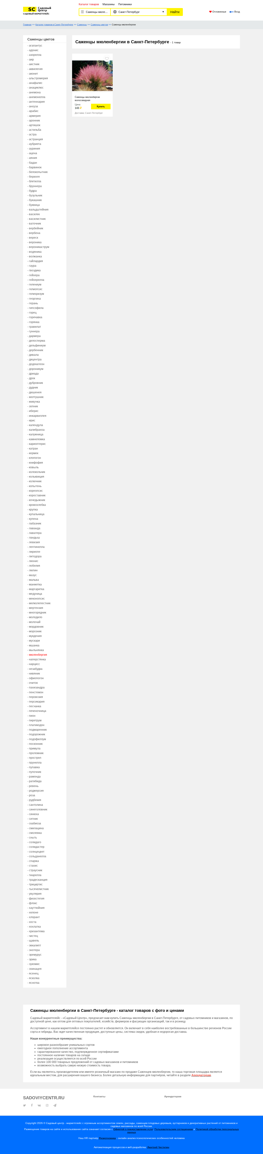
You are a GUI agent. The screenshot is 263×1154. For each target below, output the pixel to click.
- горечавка (34, 317)
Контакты (99, 1096)
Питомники (125, 4)
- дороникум (35, 368)
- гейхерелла (35, 279)
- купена (32, 518)
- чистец (32, 935)
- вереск (32, 237)
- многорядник (36, 612)
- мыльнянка (35, 650)
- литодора (34, 556)
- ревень (32, 786)
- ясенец (32, 973)
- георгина (34, 298)
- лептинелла (36, 546)
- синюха (33, 814)
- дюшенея (34, 392)
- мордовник (35, 626)
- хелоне (32, 912)
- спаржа (33, 860)
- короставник (36, 495)
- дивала (33, 354)
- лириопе (33, 551)
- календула (35, 425)
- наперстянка (36, 659)
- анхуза (32, 106)
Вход (237, 12)
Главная (27, 24)
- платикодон (35, 725)
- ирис (31, 420)
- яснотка (33, 982)
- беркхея (33, 176)
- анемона (34, 92)
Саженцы (82, 24)
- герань (32, 303)
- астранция (35, 139)
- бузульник (34, 195)
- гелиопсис (34, 289)
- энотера (33, 950)
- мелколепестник (38, 603)
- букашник (34, 200)
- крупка (32, 509)
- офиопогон (35, 678)
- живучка (33, 401)
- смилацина (35, 828)
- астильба (34, 129)
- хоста (31, 921)
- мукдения (34, 635)
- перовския (35, 696)
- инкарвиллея (36, 415)
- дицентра (34, 359)
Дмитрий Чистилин (158, 1147)
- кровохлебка (36, 504)
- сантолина (35, 804)
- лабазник (34, 523)
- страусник (34, 870)
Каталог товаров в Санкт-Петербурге (54, 24)
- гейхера (33, 275)
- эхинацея (34, 968)
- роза (31, 795)
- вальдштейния (37, 209)
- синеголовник (37, 809)
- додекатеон (35, 364)
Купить (101, 106)
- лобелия (33, 565)
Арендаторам (172, 1096)
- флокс (32, 903)
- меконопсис (36, 598)
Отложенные (219, 12)
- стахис (32, 865)
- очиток (32, 682)
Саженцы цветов (99, 24)
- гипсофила (35, 307)
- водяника (34, 251)
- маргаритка (35, 589)
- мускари (33, 640)
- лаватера (34, 532)
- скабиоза (34, 823)
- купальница (35, 514)
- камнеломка (36, 439)
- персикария (36, 701)
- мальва (33, 579)
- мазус (32, 575)
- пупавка (33, 767)
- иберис (32, 410)
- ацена (32, 153)
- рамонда (34, 776)
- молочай (33, 622)
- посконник (35, 743)
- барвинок (34, 167)
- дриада (33, 373)
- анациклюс (35, 87)
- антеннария (36, 101)
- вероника (34, 242)
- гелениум (34, 284)
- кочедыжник (36, 500)
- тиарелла (34, 875)
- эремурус (34, 954)
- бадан (32, 162)
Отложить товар (106, 58)
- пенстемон (35, 692)
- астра (31, 134)
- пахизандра (36, 687)
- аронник (33, 120)
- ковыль (33, 467)
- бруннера (34, 186)
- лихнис (32, 561)
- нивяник (33, 673)
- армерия (34, 115)
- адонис (32, 50)
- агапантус (34, 45)
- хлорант (33, 917)
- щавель (33, 940)
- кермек (32, 453)
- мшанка (33, 645)
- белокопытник (37, 171)
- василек (33, 214)
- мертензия (35, 607)
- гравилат (34, 326)
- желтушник (35, 396)
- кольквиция (35, 476)
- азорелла (34, 54)
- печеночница (36, 710)
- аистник (33, 64)
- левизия (33, 542)
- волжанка (34, 256)
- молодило (34, 617)
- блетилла (34, 181)
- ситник (32, 818)
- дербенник (35, 350)
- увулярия (34, 893)
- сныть (32, 837)
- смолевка (34, 832)
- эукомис (33, 963)
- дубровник (35, 382)
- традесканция (37, 879)
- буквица (33, 204)
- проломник (35, 753)
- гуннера (33, 331)
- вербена (33, 232)
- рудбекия (34, 799)
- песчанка (34, 706)
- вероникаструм (38, 246)
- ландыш (33, 537)
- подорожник (36, 734)
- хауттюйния (36, 907)
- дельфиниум (36, 345)
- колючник (34, 481)
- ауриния (33, 148)
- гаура (31, 265)
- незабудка (34, 668)
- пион (31, 715)
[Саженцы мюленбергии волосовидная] (92, 75)
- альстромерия (37, 78)
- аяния (32, 157)
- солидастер (35, 846)
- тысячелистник (38, 889)
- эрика (31, 959)
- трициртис (35, 884)
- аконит (32, 73)
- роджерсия (35, 790)
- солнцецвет (35, 851)
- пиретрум (34, 720)
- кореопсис (35, 490)
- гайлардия (35, 261)
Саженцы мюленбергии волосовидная (87, 99)
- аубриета (34, 143)
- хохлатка (34, 926)
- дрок (31, 378)
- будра (32, 190)
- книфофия (35, 462)
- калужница (35, 434)
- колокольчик (36, 471)
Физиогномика (107, 1138)
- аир (30, 59)
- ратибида (34, 781)
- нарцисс (33, 664)
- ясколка (33, 978)
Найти (174, 12)
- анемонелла (36, 97)
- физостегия (35, 898)
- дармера (34, 336)
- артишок (33, 125)
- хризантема (36, 931)
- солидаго (34, 842)
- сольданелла (36, 856)
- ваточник (34, 223)
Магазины (109, 4)
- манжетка (34, 584)
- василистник (36, 218)
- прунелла (34, 762)
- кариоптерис (36, 443)
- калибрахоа (36, 429)
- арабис (32, 111)
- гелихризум (35, 293)
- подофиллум (36, 739)
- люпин (32, 570)
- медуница (34, 593)
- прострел (34, 757)
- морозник (34, 631)
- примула (33, 748)
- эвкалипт (34, 945)
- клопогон (34, 457)
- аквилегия (35, 68)
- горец (31, 312)
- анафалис (34, 82)
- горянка (33, 322)
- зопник (32, 406)
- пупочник (34, 771)
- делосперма (36, 340)
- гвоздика (34, 270)
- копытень (34, 486)
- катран (32, 448)
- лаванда (33, 528)
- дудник (32, 387)
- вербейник (35, 228)
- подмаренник (37, 729)
